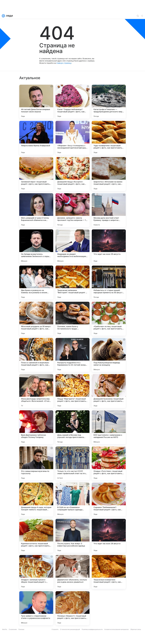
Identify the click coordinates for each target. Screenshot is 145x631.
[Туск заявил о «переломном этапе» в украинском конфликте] (36, 608)
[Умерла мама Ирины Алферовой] (36, 138)
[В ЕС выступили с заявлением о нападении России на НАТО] (109, 427)
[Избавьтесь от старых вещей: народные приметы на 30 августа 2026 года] (109, 283)
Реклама (21, 629)
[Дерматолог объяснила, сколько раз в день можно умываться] (72, 572)
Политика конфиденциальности (92, 629)
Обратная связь (135, 629)
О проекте (55, 629)
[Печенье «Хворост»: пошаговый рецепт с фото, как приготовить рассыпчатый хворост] (72, 608)
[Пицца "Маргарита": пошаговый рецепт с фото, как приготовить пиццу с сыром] (72, 391)
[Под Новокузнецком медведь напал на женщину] (109, 355)
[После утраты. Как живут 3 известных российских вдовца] (72, 536)
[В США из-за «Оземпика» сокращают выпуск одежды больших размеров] (72, 500)
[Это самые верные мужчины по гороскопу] (36, 463)
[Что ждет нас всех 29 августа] (109, 246)
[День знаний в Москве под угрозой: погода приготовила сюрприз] (72, 427)
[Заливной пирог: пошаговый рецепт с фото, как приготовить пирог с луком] (36, 174)
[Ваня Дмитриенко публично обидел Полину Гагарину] (36, 427)
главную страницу (63, 63)
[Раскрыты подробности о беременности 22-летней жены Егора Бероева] (72, 355)
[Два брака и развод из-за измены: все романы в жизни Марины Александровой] (36, 283)
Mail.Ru (4, 629)
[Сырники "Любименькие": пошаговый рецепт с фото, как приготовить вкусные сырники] (109, 500)
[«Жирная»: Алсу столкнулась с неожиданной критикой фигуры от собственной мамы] (72, 138)
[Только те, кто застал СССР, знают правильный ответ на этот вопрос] (72, 463)
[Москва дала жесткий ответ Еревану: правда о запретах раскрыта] (109, 210)
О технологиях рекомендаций (70, 629)
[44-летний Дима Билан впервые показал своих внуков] (36, 102)
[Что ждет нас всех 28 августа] (109, 536)
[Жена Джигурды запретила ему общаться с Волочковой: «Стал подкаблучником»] (36, 391)
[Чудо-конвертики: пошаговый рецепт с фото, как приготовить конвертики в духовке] (109, 138)
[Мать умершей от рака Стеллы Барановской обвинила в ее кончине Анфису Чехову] (36, 210)
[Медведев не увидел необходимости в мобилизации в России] (72, 246)
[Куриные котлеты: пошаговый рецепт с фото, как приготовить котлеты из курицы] (36, 536)
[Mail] (3, 16)
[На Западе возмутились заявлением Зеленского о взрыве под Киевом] (36, 246)
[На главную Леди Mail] (9, 16)
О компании (13, 629)
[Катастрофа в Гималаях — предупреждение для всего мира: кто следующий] (109, 102)
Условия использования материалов (116, 629)
